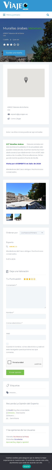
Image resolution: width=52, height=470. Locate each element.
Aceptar (27, 466)
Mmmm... (13, 393)
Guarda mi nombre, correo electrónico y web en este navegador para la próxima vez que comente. (25, 349)
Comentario (11, 285)
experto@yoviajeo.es (19, 114)
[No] (49, 462)
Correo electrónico (14, 323)
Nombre (10, 312)
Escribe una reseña (14, 53)
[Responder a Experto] (7, 246)
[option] (26, 196)
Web (8, 333)
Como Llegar (16, 119)
